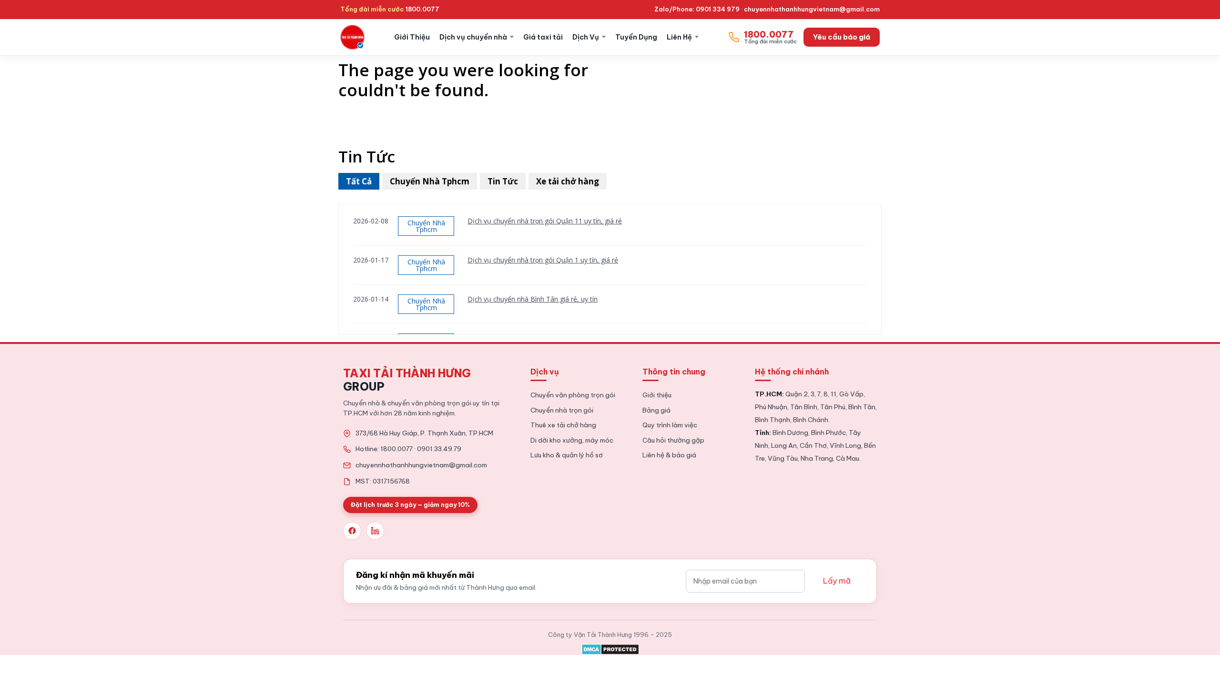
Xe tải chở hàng (567, 181)
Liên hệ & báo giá (669, 455)
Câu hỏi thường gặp (673, 440)
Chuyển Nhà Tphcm (429, 181)
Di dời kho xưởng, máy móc (571, 440)
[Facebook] (352, 531)
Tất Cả (359, 181)
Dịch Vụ (585, 36)
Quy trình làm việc (669, 425)
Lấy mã (837, 580)
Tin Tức (503, 181)
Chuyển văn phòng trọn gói (572, 395)
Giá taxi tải (543, 36)
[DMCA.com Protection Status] (610, 647)
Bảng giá (656, 410)
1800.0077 (422, 9)
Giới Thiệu (412, 36)
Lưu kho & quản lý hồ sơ (566, 455)
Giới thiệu (656, 395)
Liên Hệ (679, 36)
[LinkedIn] (375, 531)
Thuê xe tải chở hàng (563, 425)
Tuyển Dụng (636, 36)
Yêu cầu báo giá (841, 36)
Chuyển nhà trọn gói (561, 410)
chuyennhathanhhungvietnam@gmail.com (812, 9)
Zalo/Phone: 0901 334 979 (697, 9)
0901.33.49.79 (439, 448)
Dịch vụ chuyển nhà (473, 36)
